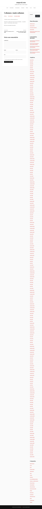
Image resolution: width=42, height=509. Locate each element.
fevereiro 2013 (32, 346)
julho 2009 (31, 423)
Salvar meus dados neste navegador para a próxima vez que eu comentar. (13, 59)
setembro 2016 (32, 276)
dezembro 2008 (32, 437)
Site (4, 54)
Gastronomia (11, 7)
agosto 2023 (31, 123)
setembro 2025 (32, 81)
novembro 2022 (32, 139)
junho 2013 (31, 338)
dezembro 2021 (32, 158)
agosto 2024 (31, 100)
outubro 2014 (32, 309)
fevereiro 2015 (32, 303)
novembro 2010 (32, 392)
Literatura (22, 7)
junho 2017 (31, 259)
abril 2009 (31, 429)
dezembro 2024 (32, 96)
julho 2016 (31, 280)
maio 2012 (31, 361)
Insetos (31, 475)
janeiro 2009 (32, 435)
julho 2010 (31, 400)
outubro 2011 (32, 373)
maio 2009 (31, 427)
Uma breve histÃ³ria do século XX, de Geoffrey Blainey (21, 32)
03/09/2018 (11, 16)
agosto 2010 (31, 398)
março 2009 (31, 431)
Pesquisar (31, 14)
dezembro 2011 (32, 369)
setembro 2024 (32, 98)
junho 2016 (31, 282)
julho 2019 (31, 214)
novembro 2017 (32, 251)
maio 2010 (31, 404)
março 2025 (31, 92)
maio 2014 (31, 319)
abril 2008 (31, 452)
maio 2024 (31, 106)
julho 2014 (31, 315)
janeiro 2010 (32, 412)
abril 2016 (31, 286)
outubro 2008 (32, 441)
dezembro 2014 (32, 305)
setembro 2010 (32, 396)
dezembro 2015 (32, 292)
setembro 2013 (32, 332)
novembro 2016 (32, 272)
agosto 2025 (31, 83)
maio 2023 (31, 129)
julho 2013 (31, 336)
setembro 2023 (32, 121)
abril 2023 (31, 131)
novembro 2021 (32, 160)
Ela (6, 16)
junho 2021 (31, 170)
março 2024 (31, 110)
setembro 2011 (32, 375)
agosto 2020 (31, 189)
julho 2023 (31, 125)
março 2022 (31, 152)
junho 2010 (31, 402)
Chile (30, 467)
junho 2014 (31, 317)
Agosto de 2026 (32, 25)
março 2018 (31, 243)
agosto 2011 (31, 377)
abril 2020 (31, 197)
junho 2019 (31, 216)
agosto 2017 (31, 257)
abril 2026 (31, 67)
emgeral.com (21, 2)
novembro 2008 (32, 439)
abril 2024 (31, 108)
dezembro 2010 (32, 390)
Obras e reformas (32, 486)
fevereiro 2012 (32, 365)
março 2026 (31, 69)
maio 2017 (31, 261)
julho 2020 (31, 191)
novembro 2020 (32, 183)
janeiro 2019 (32, 224)
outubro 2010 (32, 394)
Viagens (34, 7)
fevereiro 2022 (32, 154)
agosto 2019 (31, 212)
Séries (31, 498)
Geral (7, 7)
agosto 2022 (31, 143)
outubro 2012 (32, 352)
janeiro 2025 (32, 94)
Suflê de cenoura (32, 23)
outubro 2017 (32, 253)
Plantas (27, 7)
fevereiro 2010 (32, 410)
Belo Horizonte (32, 463)
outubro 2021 (32, 162)
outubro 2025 (32, 79)
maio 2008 (31, 450)
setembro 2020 (32, 187)
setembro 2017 (32, 255)
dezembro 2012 (32, 348)
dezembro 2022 (32, 137)
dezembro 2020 (32, 181)
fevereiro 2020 (32, 201)
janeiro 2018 (32, 247)
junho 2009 (31, 425)
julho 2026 (31, 61)
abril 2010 (31, 406)
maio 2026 (31, 65)
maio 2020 (31, 195)
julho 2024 (31, 102)
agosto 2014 (31, 313)
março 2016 (31, 288)
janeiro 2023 (32, 135)
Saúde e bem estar (32, 496)
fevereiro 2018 (32, 245)
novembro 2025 (32, 77)
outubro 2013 (32, 330)
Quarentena (31, 494)
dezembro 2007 (32, 456)
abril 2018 (31, 241)
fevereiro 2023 (32, 133)
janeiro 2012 (32, 367)
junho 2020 (31, 193)
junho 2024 (31, 104)
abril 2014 (31, 321)
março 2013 (31, 344)
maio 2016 (31, 284)
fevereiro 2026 (32, 71)
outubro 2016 (32, 274)
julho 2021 (31, 168)
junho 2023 (31, 127)
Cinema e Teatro (32, 469)
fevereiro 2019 (32, 222)
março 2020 (31, 199)
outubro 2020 (32, 185)
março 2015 (31, 301)
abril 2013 (31, 342)
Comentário (6, 40)
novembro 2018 (32, 228)
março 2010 (31, 408)
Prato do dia (31, 492)
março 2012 (31, 363)
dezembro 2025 (32, 75)
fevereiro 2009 (32, 433)
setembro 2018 (32, 232)
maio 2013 (31, 340)
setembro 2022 (32, 141)
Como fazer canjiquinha (33, 27)
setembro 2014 (32, 311)
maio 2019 (31, 218)
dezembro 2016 (32, 270)
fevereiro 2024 (32, 112)
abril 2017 (31, 263)
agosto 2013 (31, 334)
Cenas (31, 7)
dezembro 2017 (32, 249)
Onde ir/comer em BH (33, 488)
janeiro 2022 (32, 156)
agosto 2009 (31, 421)
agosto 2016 (31, 278)
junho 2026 (31, 63)
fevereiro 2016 (32, 290)
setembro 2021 (32, 164)
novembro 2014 (32, 307)
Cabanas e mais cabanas (14, 13)
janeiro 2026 (32, 73)
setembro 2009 (32, 419)
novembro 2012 (32, 350)
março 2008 (31, 454)
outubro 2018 (32, 230)
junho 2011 (31, 381)
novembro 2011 (32, 371)
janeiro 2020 (32, 203)
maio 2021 (31, 172)
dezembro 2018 (32, 226)
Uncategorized (32, 500)
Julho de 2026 (32, 29)
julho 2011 (31, 379)
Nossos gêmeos (17, 7)
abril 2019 (31, 220)
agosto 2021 (31, 166)
